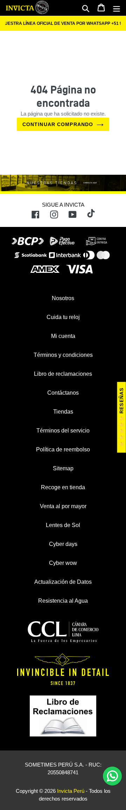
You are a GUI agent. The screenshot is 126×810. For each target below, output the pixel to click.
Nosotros (63, 298)
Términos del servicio (63, 431)
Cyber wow (63, 563)
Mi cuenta (63, 336)
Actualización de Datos (63, 582)
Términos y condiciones (63, 355)
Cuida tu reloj (63, 317)
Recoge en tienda (63, 487)
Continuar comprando (57, 124)
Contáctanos (63, 393)
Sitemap (63, 468)
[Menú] (116, 8)
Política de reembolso (63, 449)
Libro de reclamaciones (63, 374)
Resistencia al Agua (63, 601)
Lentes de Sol (63, 525)
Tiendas (63, 412)
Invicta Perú (70, 791)
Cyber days (63, 544)
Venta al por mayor (63, 506)
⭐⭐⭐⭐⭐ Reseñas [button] (121, 417)
